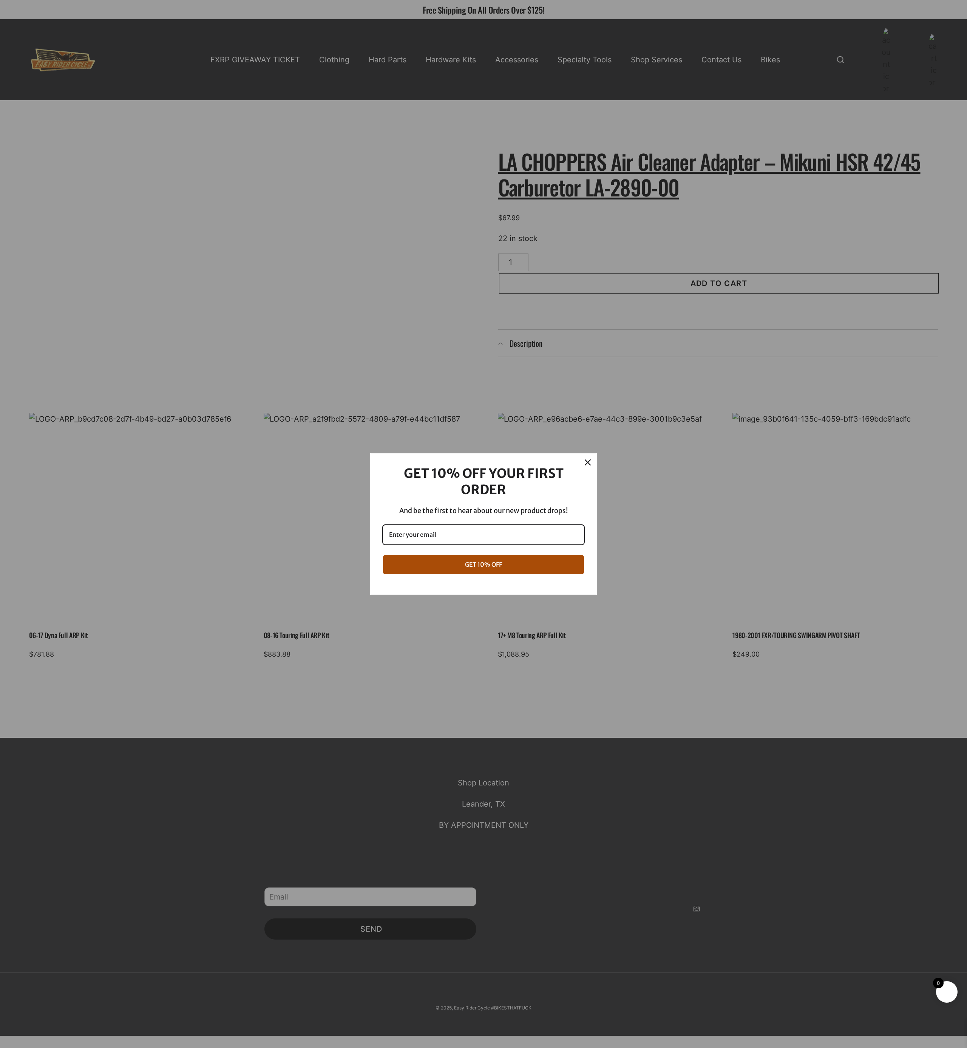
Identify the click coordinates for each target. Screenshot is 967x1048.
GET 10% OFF (483, 564)
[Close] (588, 462)
